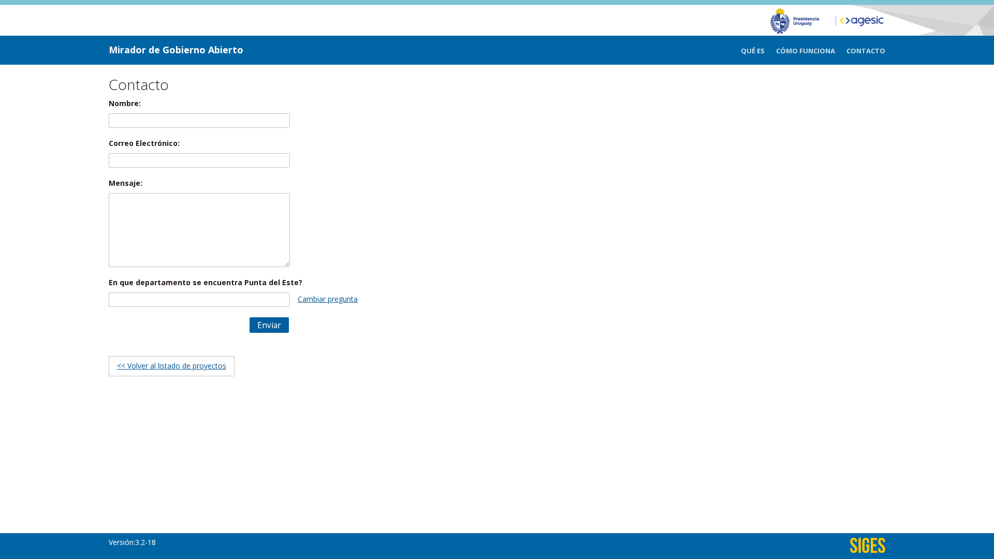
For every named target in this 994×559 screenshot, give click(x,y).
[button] (269, 325)
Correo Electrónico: (144, 143)
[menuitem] (758, 51)
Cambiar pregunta (328, 299)
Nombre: (125, 103)
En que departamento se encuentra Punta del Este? (205, 282)
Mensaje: (125, 183)
